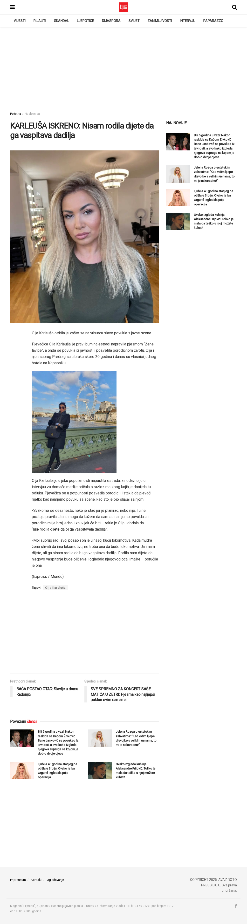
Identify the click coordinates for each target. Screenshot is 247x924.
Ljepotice (85, 21)
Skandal (61, 21)
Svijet (134, 21)
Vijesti (20, 21)
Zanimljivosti (160, 21)
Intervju (187, 21)
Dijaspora (111, 21)
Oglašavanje (55, 880)
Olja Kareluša (55, 587)
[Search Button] (234, 7)
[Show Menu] (12, 7)
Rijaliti (40, 21)
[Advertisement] (123, 67)
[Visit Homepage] (123, 7)
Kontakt (36, 880)
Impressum (18, 880)
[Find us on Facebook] (236, 906)
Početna (15, 113)
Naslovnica (32, 113)
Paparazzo (213, 21)
